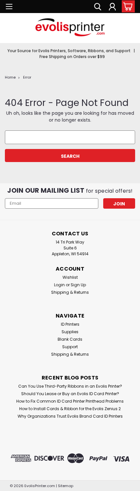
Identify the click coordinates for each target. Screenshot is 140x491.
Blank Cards (70, 339)
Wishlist (70, 277)
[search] (98, 7)
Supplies (70, 332)
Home (10, 77)
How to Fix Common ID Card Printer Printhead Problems (70, 401)
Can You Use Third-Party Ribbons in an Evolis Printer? (70, 386)
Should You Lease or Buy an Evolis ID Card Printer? (70, 393)
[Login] (112, 7)
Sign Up (78, 285)
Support (70, 347)
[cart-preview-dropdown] (127, 6)
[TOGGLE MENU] (9, 7)
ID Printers (70, 324)
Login (59, 285)
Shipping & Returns (70, 292)
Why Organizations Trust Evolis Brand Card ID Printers (70, 416)
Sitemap (65, 485)
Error (27, 77)
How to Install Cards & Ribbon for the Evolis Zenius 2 (70, 408)
